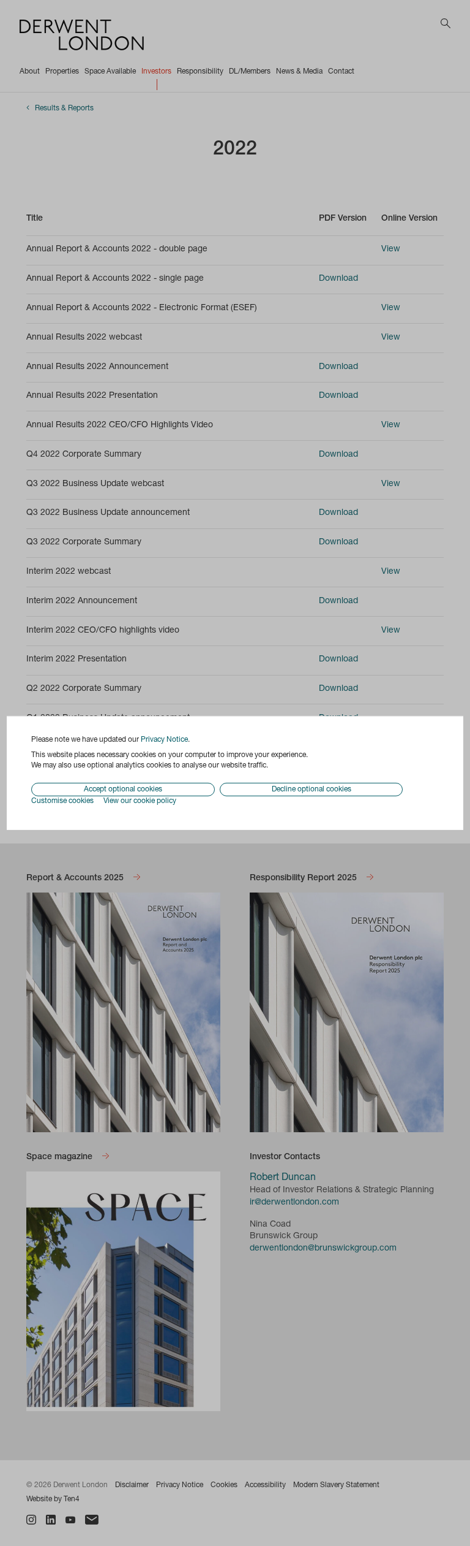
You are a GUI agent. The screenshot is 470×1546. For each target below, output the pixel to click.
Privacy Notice (164, 740)
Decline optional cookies (311, 789)
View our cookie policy (139, 801)
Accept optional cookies (123, 789)
